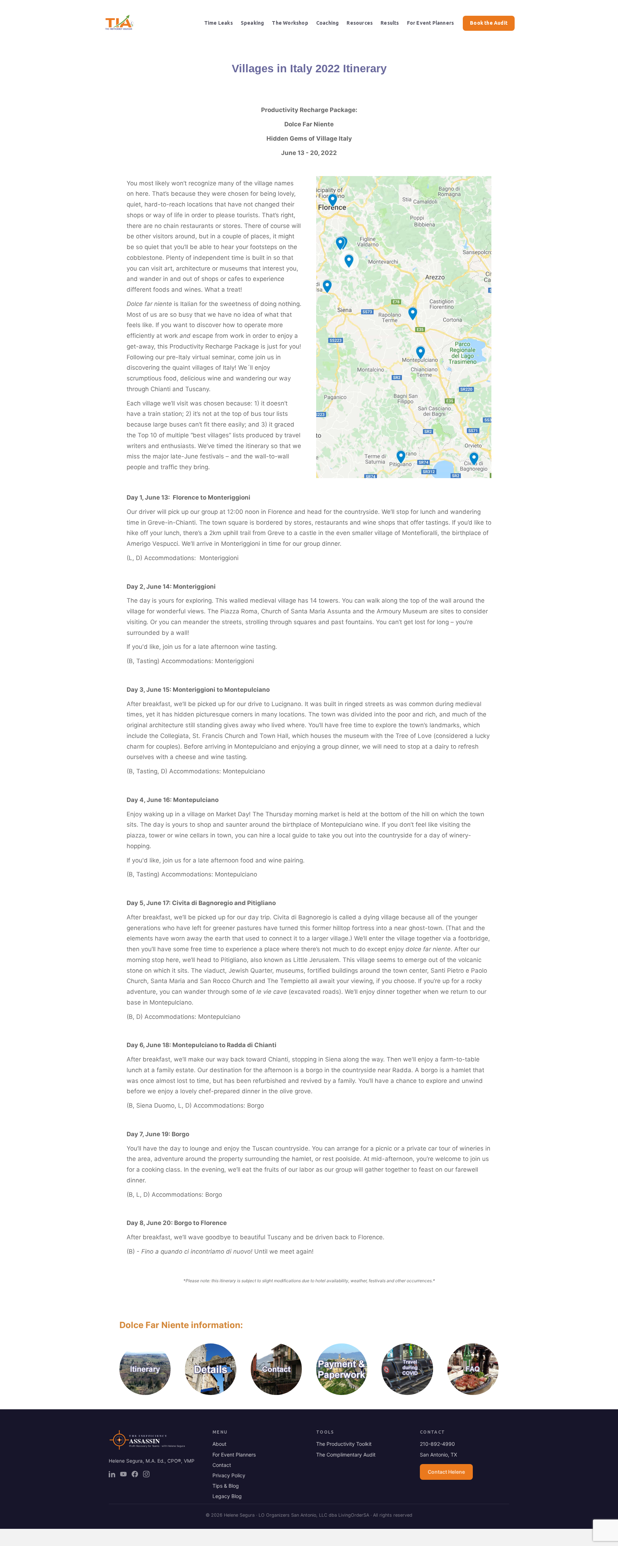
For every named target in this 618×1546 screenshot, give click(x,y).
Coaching (327, 23)
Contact (221, 1465)
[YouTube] (123, 1474)
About (219, 1444)
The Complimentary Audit (346, 1455)
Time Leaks (218, 23)
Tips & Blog (225, 1486)
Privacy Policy (228, 1475)
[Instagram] (146, 1474)
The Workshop (290, 23)
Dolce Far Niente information (179, 1325)
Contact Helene (446, 1472)
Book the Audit (488, 23)
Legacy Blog (227, 1496)
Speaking (252, 23)
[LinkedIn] (112, 1474)
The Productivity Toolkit (344, 1444)
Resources (360, 23)
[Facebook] (135, 1474)
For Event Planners (430, 23)
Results (390, 23)
